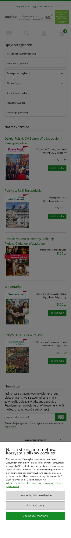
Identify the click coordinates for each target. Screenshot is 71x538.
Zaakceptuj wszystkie (35, 515)
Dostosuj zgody (35, 505)
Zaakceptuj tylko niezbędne (35, 495)
